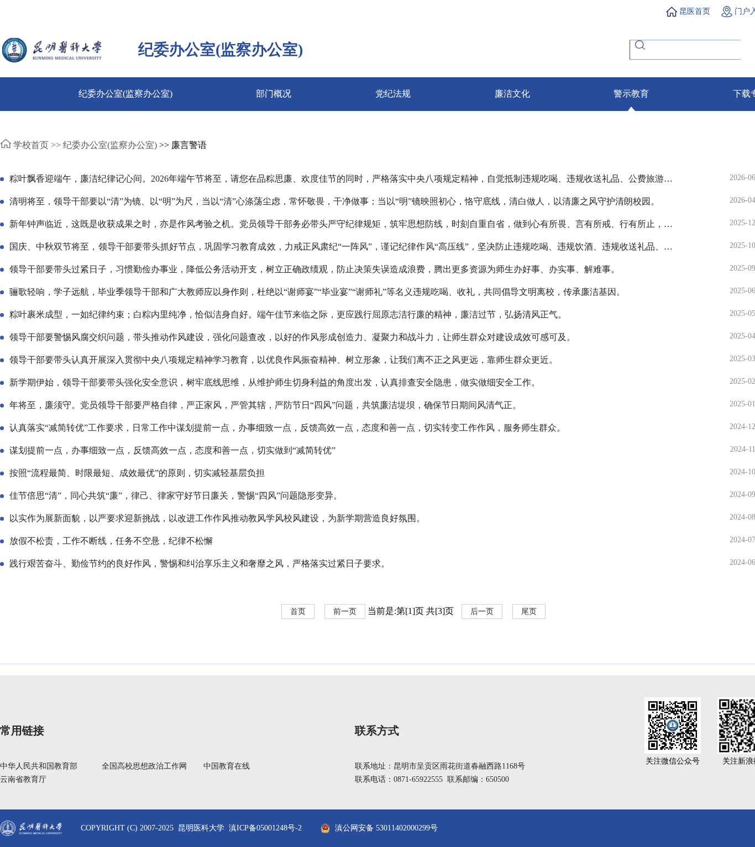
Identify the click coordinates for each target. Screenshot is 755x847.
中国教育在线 (226, 766)
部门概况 (273, 93)
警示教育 (631, 93)
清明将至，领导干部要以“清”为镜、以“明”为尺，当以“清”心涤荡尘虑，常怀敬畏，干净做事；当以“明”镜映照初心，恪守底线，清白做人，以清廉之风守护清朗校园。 (334, 201)
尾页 (529, 611)
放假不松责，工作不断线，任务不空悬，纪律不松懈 (111, 541)
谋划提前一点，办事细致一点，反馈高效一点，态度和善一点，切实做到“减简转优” (172, 450)
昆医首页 (694, 11)
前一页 (344, 611)
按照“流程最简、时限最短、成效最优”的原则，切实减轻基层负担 (137, 473)
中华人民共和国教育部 (38, 766)
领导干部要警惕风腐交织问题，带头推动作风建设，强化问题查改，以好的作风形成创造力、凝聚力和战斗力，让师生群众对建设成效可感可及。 (292, 337)
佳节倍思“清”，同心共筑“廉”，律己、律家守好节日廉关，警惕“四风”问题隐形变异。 (175, 495)
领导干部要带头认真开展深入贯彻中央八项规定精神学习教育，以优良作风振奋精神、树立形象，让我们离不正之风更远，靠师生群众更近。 (283, 359)
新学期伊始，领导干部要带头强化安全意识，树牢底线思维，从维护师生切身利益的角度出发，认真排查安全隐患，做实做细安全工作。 (274, 382)
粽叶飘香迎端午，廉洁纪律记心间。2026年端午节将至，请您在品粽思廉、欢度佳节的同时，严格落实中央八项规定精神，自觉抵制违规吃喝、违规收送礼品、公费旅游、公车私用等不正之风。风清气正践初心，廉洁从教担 (341, 179)
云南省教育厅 (23, 779)
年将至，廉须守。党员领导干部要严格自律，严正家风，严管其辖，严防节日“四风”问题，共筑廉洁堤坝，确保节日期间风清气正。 (265, 405)
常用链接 (22, 730)
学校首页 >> (36, 145)
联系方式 (377, 730)
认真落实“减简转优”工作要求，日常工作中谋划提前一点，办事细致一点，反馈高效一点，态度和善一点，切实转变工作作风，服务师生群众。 (287, 427)
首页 (298, 611)
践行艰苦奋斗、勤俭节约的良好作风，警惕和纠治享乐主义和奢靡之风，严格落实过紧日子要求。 (199, 563)
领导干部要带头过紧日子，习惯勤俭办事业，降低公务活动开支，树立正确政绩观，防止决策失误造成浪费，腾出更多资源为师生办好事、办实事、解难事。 (314, 269)
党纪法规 (393, 93)
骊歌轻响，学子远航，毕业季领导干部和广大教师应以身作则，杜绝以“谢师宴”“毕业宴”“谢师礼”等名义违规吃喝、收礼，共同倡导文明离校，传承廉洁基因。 (317, 292)
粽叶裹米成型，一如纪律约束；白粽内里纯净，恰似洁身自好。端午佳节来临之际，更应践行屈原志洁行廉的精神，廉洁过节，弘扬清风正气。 (288, 314)
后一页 (482, 611)
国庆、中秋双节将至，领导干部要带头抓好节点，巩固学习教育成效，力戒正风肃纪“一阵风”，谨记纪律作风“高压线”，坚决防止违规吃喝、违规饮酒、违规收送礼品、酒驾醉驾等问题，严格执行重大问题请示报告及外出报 (341, 247)
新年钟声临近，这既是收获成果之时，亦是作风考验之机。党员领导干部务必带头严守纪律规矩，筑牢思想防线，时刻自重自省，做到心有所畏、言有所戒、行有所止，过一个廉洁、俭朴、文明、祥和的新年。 (341, 224)
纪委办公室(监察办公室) (125, 93)
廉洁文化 (512, 93)
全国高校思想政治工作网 (144, 766)
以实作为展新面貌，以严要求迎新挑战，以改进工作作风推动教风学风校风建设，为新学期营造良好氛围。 (217, 518)
